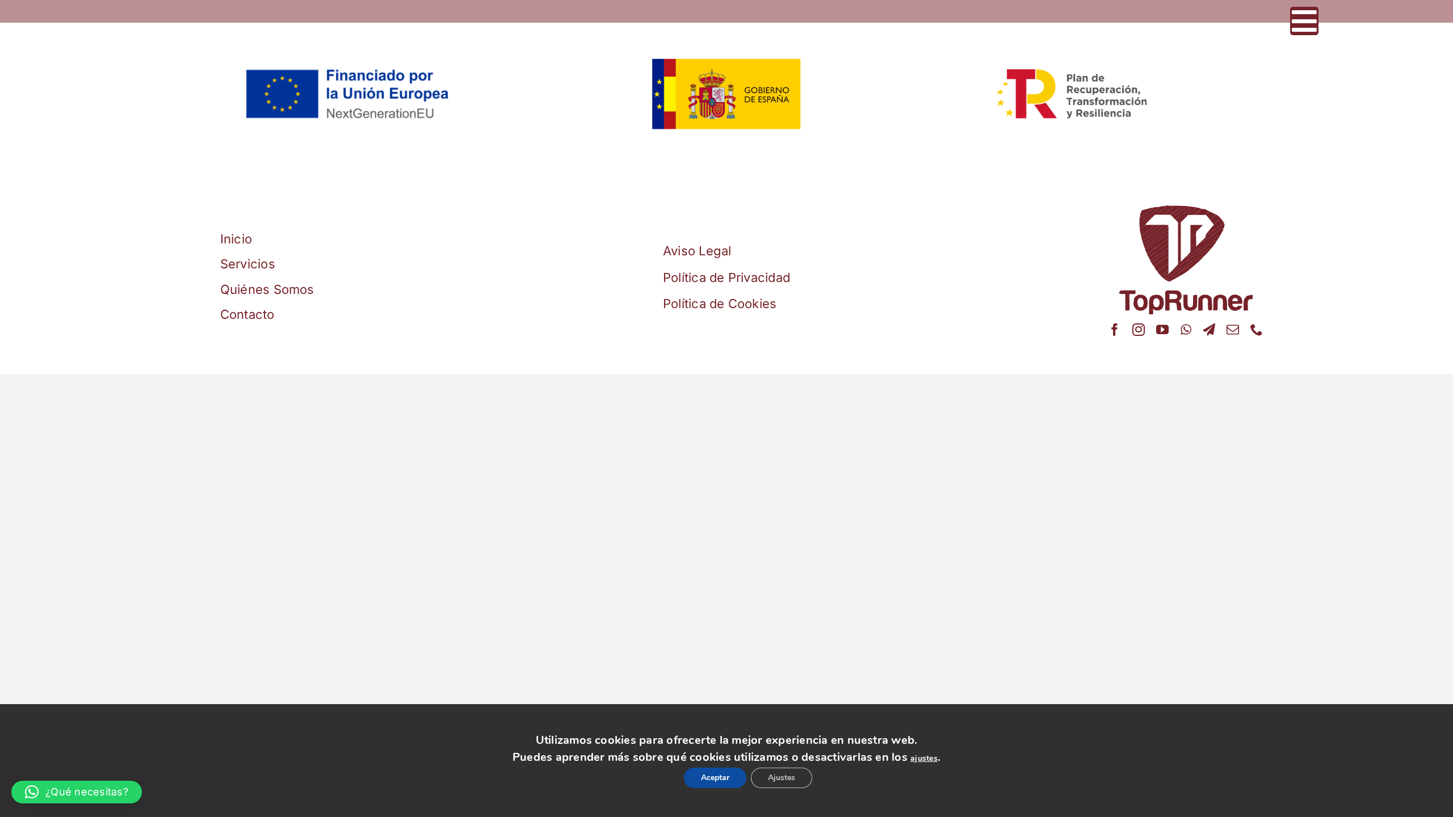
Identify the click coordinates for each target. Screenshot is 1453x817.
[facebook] (1114, 329)
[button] (76, 792)
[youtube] (1162, 329)
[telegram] (1209, 329)
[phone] (1256, 329)
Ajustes (790, 777)
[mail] (1233, 329)
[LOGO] (1186, 210)
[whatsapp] (1186, 329)
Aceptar (707, 777)
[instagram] (1138, 329)
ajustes (924, 754)
